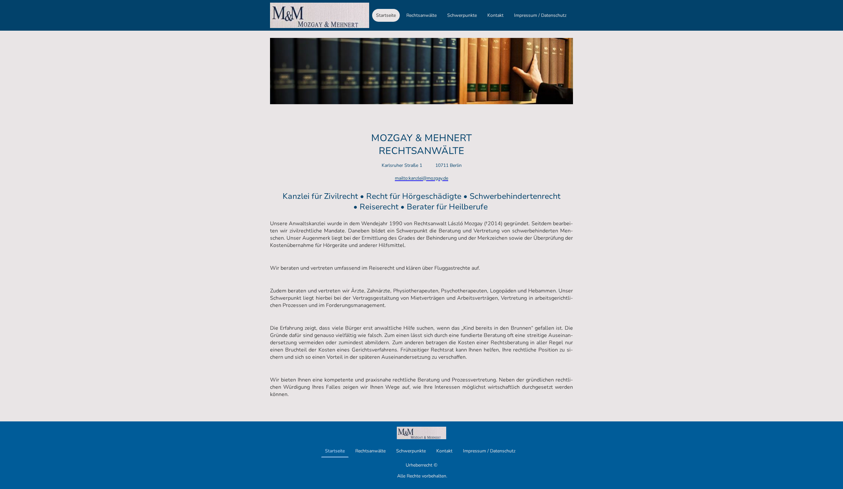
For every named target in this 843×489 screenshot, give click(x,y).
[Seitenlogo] (319, 15)
